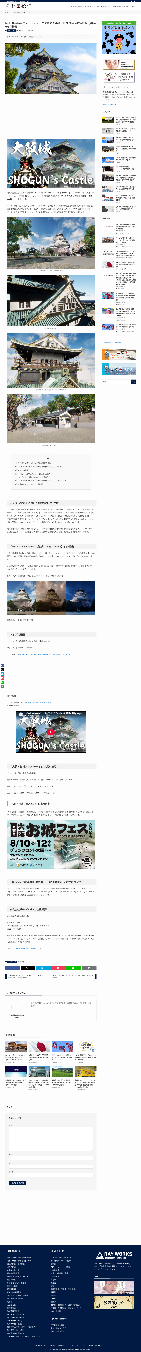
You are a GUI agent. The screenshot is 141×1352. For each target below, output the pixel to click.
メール (11, 1163)
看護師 (53, 1301)
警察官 (53, 1264)
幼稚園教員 (55, 1276)
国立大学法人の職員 (58, 1328)
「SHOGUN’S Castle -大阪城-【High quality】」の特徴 (39, 466)
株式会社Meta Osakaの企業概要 (30, 484)
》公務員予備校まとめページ (112, 342)
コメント (12, 1125)
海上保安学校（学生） (16, 1317)
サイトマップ (70, 1345)
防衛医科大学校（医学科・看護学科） (22, 1327)
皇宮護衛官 (11, 1308)
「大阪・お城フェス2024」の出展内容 (35, 477)
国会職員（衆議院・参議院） (18, 1295)
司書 (52, 1286)
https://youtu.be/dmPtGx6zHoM (37, 702)
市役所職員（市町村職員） (61, 1260)
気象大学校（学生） (15, 1320)
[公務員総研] (18, 6)
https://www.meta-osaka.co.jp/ (27, 948)
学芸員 (53, 1282)
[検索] (134, 1)
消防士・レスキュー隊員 (60, 1267)
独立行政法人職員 (58, 1325)
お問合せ (53, 1345)
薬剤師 (53, 1295)
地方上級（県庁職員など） (61, 1257)
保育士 (53, 1279)
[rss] (131, 1)
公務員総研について (41, 1345)
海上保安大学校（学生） (16, 1314)
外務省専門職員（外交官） (17, 1282)
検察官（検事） (13, 1286)
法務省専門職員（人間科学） (18, 1276)
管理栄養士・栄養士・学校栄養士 (64, 1289)
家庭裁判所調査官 (14, 1292)
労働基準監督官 (13, 1273)
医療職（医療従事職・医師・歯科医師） (66, 1304)
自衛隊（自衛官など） (16, 1333)
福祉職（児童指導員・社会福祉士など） (66, 1308)
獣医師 (53, 1292)
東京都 (21, 30)
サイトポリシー (82, 1345)
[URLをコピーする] (89, 968)
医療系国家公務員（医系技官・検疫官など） (24, 1336)
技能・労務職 (56, 1311)
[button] (12, 968)
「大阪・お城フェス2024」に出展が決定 (34, 474)
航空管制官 (11, 1279)
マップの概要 (23, 470)
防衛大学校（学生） (15, 1323)
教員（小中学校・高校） (60, 1273)
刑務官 (9, 1301)
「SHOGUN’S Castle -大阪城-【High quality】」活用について (42, 480)
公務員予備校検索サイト (97, 1345)
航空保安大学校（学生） (16, 1330)
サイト (11, 1171)
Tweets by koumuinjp (109, 104)
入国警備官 (11, 1304)
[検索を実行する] (133, 382)
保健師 (53, 1298)
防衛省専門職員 (13, 1311)
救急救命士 (55, 1270)
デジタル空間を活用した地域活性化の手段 (34, 463)
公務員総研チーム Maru (17, 1016)
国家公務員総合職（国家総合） (19, 1257)
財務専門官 (11, 1267)
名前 (10, 1154)
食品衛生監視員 (13, 1270)
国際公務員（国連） (58, 1331)
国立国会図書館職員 (15, 1298)
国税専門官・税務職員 (16, 1264)
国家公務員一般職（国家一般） (19, 1260)
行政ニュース (11, 30)
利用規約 (61, 1345)
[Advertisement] (51, 116)
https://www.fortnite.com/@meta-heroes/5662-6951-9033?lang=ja (43, 654)
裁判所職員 (11, 1289)
